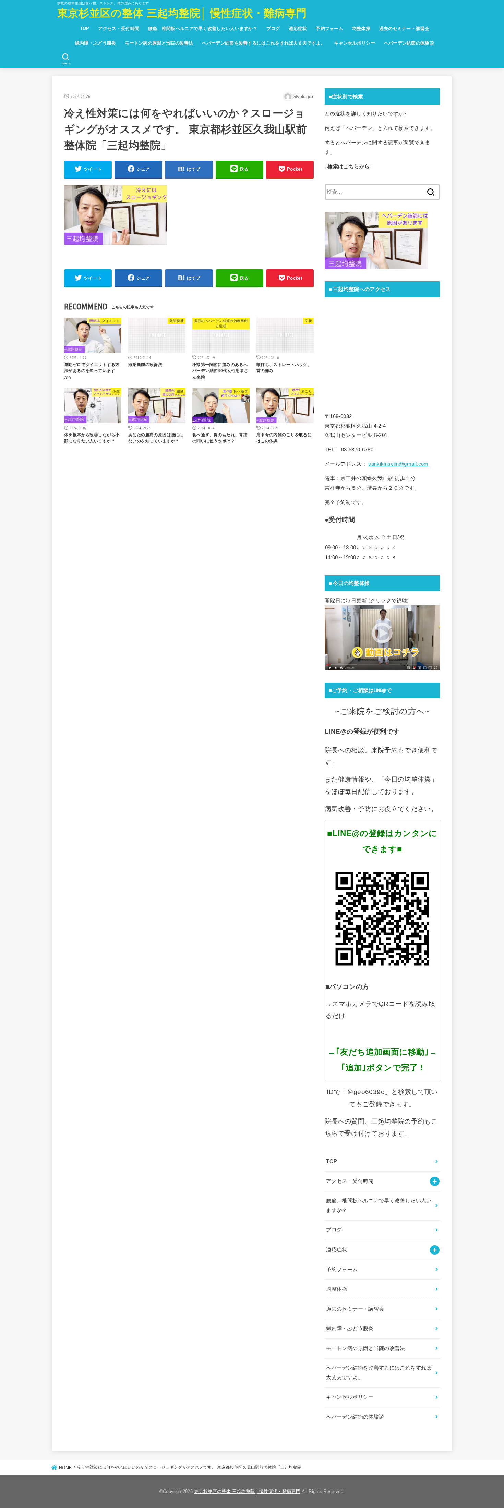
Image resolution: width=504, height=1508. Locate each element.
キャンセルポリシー (354, 43)
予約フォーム (329, 28)
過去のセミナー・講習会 (404, 28)
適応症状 (298, 28)
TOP (84, 28)
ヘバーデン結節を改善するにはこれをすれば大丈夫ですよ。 (263, 43)
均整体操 (361, 28)
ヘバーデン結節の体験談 (409, 43)
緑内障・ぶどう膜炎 (95, 43)
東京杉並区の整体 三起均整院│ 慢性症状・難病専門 (182, 13)
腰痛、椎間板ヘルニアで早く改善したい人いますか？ (202, 28)
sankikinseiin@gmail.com (398, 464)
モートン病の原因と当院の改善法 (159, 43)
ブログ (273, 28)
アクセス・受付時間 (118, 28)
